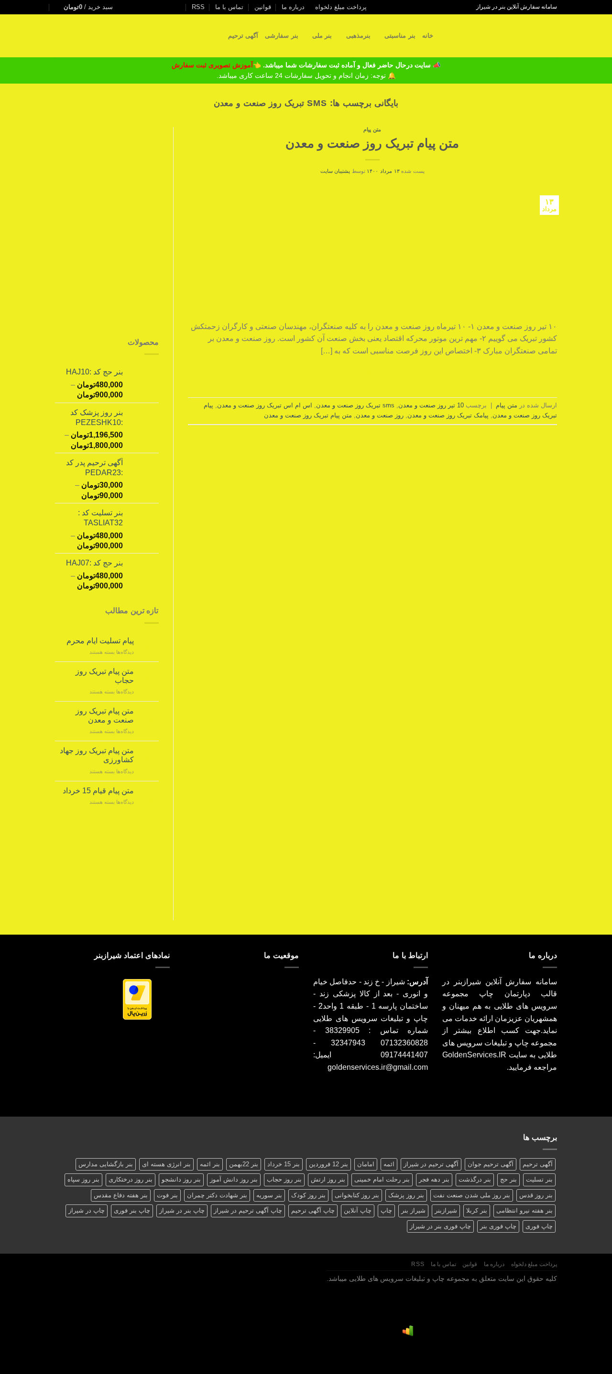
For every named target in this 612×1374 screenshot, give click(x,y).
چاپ (386, 1210)
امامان (365, 1164)
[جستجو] (443, 36)
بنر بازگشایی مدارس (105, 1164)
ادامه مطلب (372, 373)
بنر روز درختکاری (131, 1179)
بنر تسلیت (539, 1179)
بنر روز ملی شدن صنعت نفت (471, 1195)
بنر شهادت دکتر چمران (217, 1195)
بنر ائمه (210, 1164)
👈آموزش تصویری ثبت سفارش (217, 65)
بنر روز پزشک (406, 1195)
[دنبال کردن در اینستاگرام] (182, 7)
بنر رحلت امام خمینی (382, 1179)
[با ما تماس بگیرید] (163, 7)
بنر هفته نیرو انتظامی (524, 1210)
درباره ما (293, 7)
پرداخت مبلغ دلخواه (341, 7)
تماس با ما (229, 7)
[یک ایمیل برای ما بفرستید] (172, 7)
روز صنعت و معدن (380, 415)
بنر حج (508, 1179)
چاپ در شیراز (86, 1210)
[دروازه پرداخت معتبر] (137, 999)
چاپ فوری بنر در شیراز (440, 1226)
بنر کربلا (476, 1210)
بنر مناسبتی (399, 35)
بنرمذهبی (358, 35)
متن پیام (372, 129)
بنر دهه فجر (434, 1179)
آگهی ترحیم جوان (491, 1164)
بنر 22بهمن (243, 1164)
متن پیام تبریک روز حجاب (105, 675)
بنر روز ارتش (328, 1179)
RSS (198, 7)
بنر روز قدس (536, 1195)
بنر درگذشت (475, 1179)
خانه (427, 35)
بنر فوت (167, 1195)
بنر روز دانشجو (181, 1179)
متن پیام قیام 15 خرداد (98, 791)
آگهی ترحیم (243, 35)
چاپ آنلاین (358, 1210)
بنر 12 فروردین (328, 1164)
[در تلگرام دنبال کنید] (127, 7)
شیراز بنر (413, 1210)
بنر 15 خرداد (283, 1164)
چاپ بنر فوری (132, 1210)
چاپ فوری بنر (498, 1226)
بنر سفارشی (281, 35)
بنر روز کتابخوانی (357, 1195)
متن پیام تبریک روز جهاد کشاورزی (97, 755)
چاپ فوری (539, 1226)
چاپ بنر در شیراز (182, 1210)
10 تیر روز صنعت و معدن (431, 405)
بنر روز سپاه (83, 1179)
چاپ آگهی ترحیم (313, 1210)
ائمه (388, 1164)
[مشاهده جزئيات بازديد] (408, 1330)
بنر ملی (322, 35)
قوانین (262, 7)
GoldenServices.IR (474, 1055)
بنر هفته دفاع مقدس (121, 1195)
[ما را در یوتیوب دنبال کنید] (136, 7)
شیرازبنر (446, 1210)
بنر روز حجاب (284, 1179)
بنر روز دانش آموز (234, 1179)
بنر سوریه (269, 1195)
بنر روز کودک (308, 1195)
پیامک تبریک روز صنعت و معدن (448, 415)
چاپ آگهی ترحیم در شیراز (248, 1210)
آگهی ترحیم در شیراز (431, 1164)
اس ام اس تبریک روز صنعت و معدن (264, 405)
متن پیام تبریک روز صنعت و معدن (372, 143)
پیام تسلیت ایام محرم (100, 641)
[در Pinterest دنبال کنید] (154, 7)
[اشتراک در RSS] (145, 7)
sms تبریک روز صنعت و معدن (355, 405)
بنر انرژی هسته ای (166, 1164)
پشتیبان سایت (335, 171)
